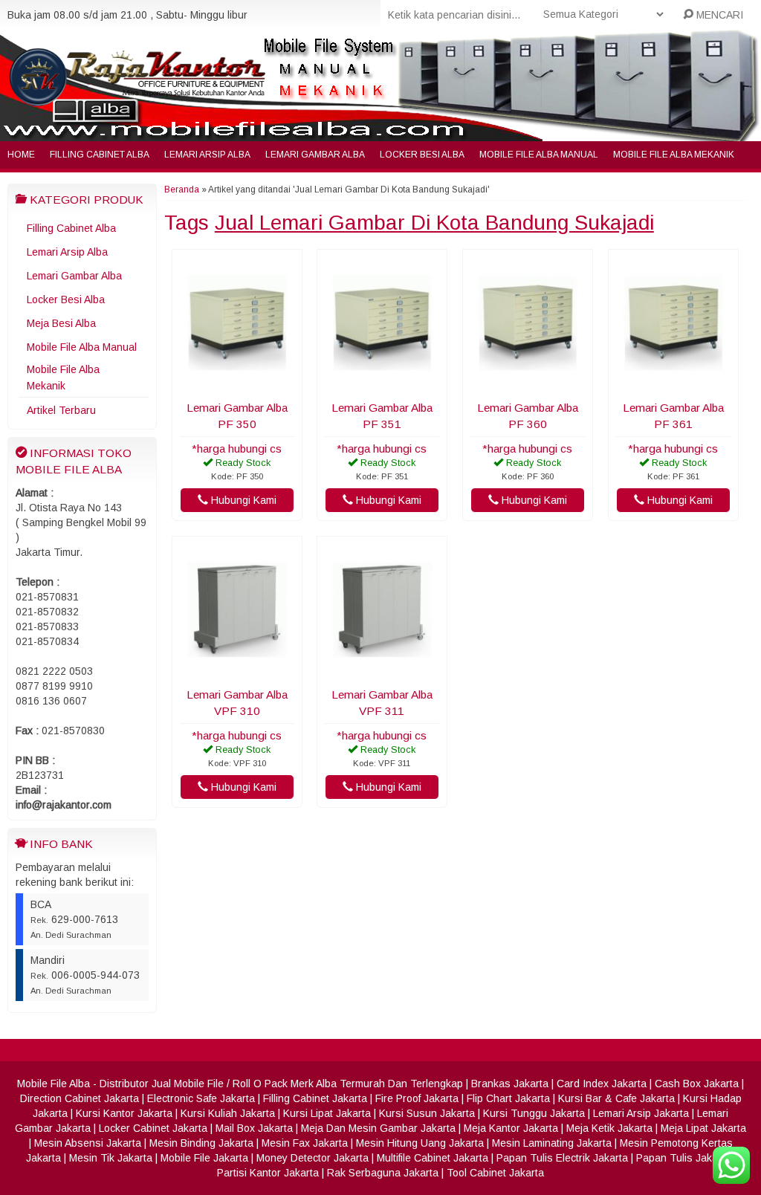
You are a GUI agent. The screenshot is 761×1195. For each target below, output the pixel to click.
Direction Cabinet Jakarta (79, 1098)
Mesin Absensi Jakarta (87, 1143)
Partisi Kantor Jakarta (268, 1173)
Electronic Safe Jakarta (201, 1098)
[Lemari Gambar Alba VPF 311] (382, 672)
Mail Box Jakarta (254, 1128)
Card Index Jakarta (602, 1083)
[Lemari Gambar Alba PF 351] (382, 385)
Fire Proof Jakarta (417, 1098)
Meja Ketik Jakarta (609, 1128)
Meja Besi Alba (61, 323)
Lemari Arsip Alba (207, 154)
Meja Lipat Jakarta (703, 1128)
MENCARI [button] (718, 15)
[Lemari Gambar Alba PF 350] (237, 385)
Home (21, 154)
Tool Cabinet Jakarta (495, 1173)
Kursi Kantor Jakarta (124, 1113)
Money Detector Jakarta (312, 1158)
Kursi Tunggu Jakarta (534, 1113)
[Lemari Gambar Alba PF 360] (528, 385)
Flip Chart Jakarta (508, 1098)
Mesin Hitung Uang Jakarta (420, 1143)
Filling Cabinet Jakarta (315, 1098)
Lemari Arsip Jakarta (641, 1113)
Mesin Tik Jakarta (110, 1158)
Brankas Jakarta (509, 1083)
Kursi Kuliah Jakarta (228, 1113)
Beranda (181, 189)
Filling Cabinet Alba (99, 154)
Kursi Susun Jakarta (427, 1113)
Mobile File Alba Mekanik (673, 154)
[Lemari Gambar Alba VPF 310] (237, 672)
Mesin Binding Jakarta (201, 1143)
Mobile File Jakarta (204, 1158)
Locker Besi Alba (422, 154)
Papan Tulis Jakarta (683, 1158)
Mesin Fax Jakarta (305, 1143)
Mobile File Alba (53, 1083)
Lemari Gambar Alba (315, 154)
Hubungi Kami (242, 500)
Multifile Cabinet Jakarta (432, 1158)
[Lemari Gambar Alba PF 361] (673, 385)
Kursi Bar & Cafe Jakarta (616, 1098)
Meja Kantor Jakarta (511, 1128)
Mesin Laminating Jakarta (552, 1143)
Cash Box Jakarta (697, 1083)
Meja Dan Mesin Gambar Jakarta (378, 1128)
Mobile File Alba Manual (538, 154)
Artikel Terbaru (61, 410)
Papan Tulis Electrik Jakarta (562, 1158)
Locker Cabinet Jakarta (153, 1128)
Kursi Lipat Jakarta (327, 1113)
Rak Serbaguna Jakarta (382, 1173)
